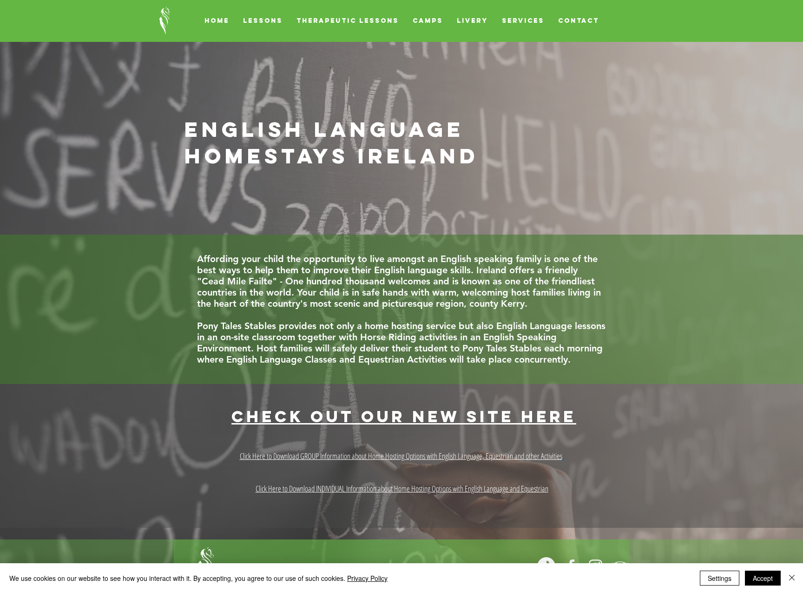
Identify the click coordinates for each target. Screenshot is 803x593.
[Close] (791, 578)
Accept (763, 578)
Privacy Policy (367, 578)
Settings (719, 578)
